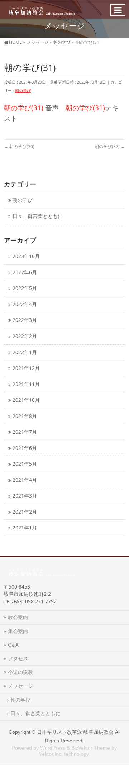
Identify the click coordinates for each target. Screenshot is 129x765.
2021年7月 (25, 431)
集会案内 (18, 631)
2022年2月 (25, 336)
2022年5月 (25, 288)
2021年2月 (25, 511)
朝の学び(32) (110, 146)
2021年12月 (26, 368)
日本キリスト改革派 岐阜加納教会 (75, 732)
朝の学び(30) (19, 146)
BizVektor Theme (90, 748)
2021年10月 (26, 399)
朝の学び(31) (23, 108)
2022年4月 (25, 304)
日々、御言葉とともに (38, 216)
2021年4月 (25, 479)
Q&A (13, 644)
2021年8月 (25, 416)
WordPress (52, 748)
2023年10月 (26, 256)
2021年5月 (25, 463)
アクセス (18, 658)
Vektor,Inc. (51, 754)
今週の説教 (23, 672)
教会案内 (18, 617)
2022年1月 (25, 352)
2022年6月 (25, 272)
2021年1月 (25, 527)
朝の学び (23, 90)
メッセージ (20, 686)
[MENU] (117, 10)
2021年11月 (26, 384)
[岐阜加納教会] (40, 9)
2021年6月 (25, 448)
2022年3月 (25, 320)
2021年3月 (25, 495)
